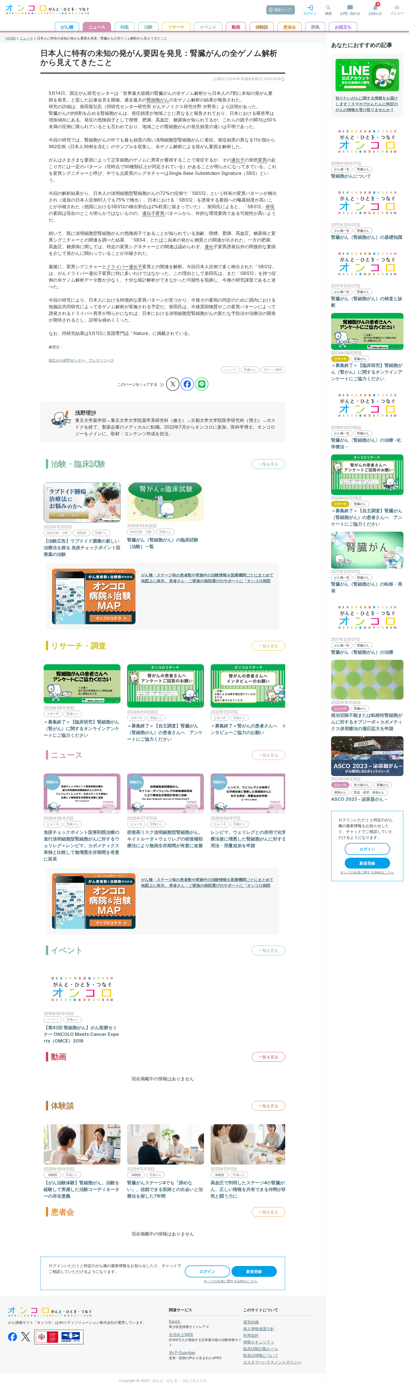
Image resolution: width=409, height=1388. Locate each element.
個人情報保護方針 (258, 1328)
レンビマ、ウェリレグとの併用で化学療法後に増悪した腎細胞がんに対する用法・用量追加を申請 (248, 838)
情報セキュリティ (258, 1342)
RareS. (175, 1321)
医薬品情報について (260, 1355)
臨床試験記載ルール (260, 1348)
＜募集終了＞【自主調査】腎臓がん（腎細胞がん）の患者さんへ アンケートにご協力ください (165, 732)
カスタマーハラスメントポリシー (272, 1362)
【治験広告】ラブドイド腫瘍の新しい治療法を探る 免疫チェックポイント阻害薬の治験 (82, 547)
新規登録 (254, 1271)
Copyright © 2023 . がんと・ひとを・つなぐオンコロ (163, 1381)
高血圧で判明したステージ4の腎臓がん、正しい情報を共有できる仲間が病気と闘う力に (248, 1189)
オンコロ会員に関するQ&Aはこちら (231, 1281)
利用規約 (251, 1335)
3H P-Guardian (182, 1352)
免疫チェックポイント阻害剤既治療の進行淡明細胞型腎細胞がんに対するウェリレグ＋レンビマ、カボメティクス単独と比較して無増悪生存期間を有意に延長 (81, 845)
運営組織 (251, 1322)
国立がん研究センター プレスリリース (81, 360)
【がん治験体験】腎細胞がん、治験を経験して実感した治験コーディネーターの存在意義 (81, 1189)
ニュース (26, 38)
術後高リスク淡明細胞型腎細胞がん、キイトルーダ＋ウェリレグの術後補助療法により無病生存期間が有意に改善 (165, 838)
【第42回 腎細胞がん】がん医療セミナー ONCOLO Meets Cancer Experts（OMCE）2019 (81, 1034)
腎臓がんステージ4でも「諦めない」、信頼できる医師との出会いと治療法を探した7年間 (165, 1189)
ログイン (207, 1271)
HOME (11, 38)
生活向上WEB (181, 1334)
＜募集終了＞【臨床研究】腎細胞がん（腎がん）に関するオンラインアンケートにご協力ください (81, 728)
